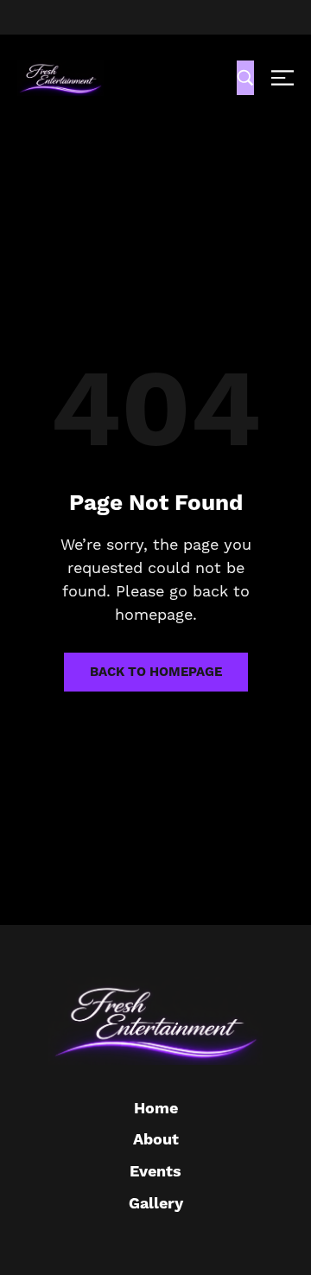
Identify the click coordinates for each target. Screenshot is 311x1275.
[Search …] (245, 78)
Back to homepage (156, 672)
